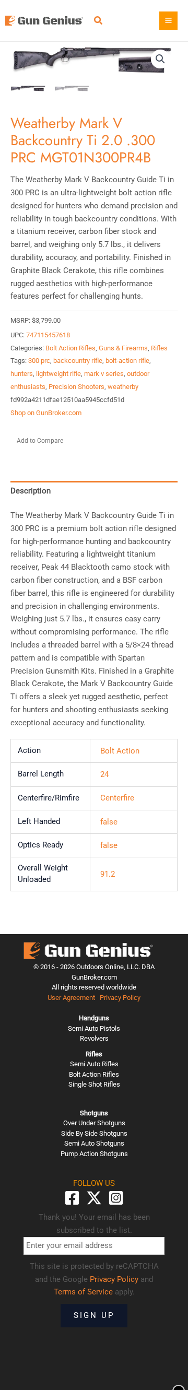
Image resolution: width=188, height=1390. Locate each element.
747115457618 (48, 335)
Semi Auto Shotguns (94, 1143)
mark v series (104, 374)
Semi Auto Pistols (94, 1028)
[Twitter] (94, 1198)
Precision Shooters (76, 387)
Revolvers (94, 1038)
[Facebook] (72, 1198)
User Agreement (71, 998)
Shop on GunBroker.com (45, 413)
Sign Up (94, 1315)
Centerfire (117, 798)
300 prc (39, 360)
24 (104, 774)
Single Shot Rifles (94, 1084)
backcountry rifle (77, 360)
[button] (98, 21)
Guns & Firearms (123, 348)
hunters (21, 374)
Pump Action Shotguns (94, 1154)
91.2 (107, 874)
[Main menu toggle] (168, 20)
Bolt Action (119, 751)
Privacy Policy (120, 998)
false (109, 822)
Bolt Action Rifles (70, 348)
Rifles (159, 348)
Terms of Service (83, 1292)
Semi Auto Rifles (94, 1064)
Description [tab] (30, 491)
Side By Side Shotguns (94, 1133)
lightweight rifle (58, 374)
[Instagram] (116, 1198)
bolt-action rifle (127, 360)
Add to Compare (40, 440)
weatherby (123, 387)
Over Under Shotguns (94, 1123)
